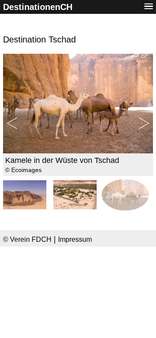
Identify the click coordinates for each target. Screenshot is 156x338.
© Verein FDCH (27, 239)
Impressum (75, 239)
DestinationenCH (37, 7)
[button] (148, 6)
